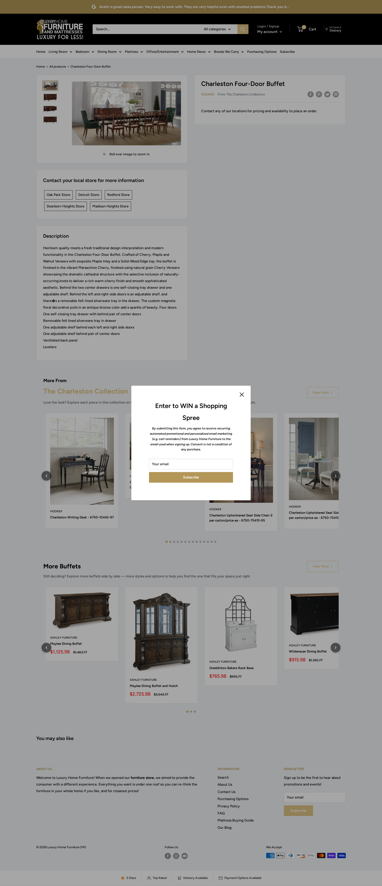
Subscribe (191, 477)
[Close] (242, 394)
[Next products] (335, 476)
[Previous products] (46, 476)
